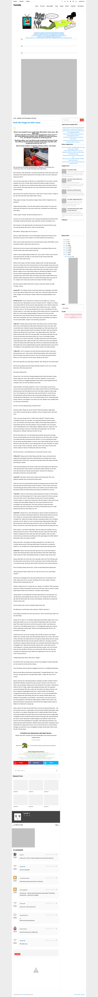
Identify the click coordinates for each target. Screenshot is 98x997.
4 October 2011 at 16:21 (50, 928)
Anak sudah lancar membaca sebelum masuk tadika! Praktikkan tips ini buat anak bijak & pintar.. (49, 37)
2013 (66, 251)
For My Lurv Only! (18, 825)
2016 (66, 245)
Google (21, 762)
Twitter (51, 762)
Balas (15, 857)
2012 (66, 252)
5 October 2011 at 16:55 (50, 940)
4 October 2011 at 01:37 (50, 878)
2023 (66, 239)
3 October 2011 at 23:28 (50, 854)
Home (14, 118)
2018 (66, 241)
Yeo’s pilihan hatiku (71, 169)
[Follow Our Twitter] (65, 1)
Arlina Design (77, 994)
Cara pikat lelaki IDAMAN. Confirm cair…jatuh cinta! (36, 752)
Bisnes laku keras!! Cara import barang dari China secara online (49, 34)
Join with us (82, 1)
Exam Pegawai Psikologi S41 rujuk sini (73, 150)
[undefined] (20, 785)
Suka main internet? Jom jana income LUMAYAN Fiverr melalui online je (49, 35)
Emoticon (17, 954)
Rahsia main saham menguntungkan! (36, 756)
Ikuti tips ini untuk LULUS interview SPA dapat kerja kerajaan (49, 32)
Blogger (83, 994)
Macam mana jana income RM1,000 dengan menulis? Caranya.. (36, 758)
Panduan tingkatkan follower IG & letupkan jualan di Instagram (49, 33)
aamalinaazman (24, 915)
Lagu (56, 825)
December (69, 256)
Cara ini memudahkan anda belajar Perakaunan (36, 755)
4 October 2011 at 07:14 (50, 903)
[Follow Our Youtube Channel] (70, 1)
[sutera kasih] (23, 929)
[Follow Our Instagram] (73, 1)
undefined (15, 791)
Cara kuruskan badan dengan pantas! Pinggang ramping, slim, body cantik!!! (36, 754)
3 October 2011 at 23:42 (50, 866)
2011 (66, 254)
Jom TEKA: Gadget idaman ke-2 (74, 199)
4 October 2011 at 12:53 (50, 915)
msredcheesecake (24, 878)
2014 (66, 249)
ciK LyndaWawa (23, 890)
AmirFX (22, 855)
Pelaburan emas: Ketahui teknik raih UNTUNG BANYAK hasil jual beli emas (36, 757)
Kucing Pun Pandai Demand (74, 190)
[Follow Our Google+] (67, 1)
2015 (66, 247)
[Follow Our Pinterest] (76, 1)
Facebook (36, 762)
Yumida (25, 813)
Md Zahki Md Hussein (36, 739)
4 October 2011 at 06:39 (50, 889)
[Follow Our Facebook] (62, 1)
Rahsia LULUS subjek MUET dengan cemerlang (49, 36)
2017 (66, 243)
